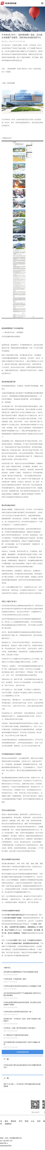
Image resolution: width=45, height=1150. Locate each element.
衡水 (6, 1121)
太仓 (32, 1121)
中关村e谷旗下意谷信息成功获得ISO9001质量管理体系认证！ (22, 1066)
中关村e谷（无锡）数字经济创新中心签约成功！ (19, 1028)
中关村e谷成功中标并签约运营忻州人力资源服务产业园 (22, 986)
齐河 (20, 1121)
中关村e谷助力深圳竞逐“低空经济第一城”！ (18, 1012)
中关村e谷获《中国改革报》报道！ (15, 979)
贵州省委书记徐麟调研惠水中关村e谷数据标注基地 (20, 972)
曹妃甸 (13, 1121)
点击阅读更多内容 (22, 1052)
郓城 (26, 1121)
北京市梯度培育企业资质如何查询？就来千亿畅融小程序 (21, 1043)
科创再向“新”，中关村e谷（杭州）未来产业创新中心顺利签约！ (22, 1020)
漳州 (39, 1121)
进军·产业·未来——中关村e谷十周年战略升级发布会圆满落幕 (21, 1085)
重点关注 (5, 41)
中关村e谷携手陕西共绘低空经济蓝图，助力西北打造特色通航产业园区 (22, 1003)
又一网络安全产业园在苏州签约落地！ (16, 1035)
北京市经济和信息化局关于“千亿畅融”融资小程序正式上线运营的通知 (22, 994)
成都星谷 (8, 1124)
